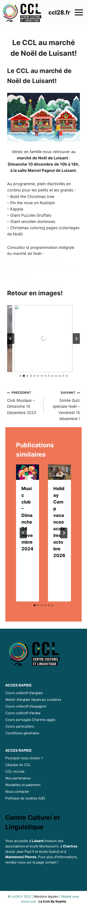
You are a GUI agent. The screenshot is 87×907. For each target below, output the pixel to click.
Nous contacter (17, 791)
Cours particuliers (19, 726)
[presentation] (27, 472)
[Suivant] (63, 533)
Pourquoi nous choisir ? (24, 758)
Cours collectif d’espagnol (25, 706)
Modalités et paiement (22, 785)
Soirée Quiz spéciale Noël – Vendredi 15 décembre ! (66, 406)
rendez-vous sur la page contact (30, 862)
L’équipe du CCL (18, 765)
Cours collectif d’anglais (24, 693)
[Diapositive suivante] (76, 338)
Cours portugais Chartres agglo (30, 720)
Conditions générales (22, 733)
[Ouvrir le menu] (79, 12)
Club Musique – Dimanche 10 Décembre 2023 (21, 403)
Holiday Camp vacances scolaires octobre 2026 (59, 522)
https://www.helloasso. (43, 285)
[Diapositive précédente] (10, 338)
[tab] (20, 376)
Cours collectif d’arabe (23, 713)
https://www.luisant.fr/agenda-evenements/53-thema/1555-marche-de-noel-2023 (41, 265)
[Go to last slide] (23, 533)
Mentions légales (46, 896)
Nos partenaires (18, 778)
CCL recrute (15, 771)
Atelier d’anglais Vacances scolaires (33, 699)
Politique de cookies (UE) (25, 798)
